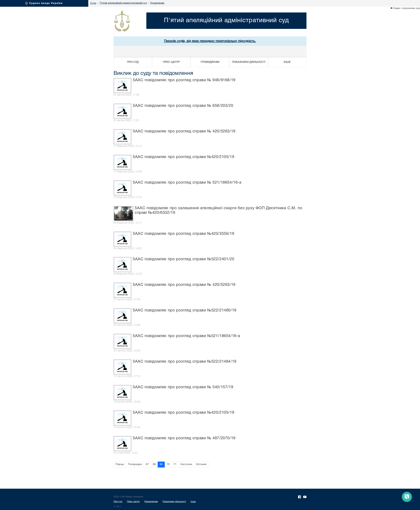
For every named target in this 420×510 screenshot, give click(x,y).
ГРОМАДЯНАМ (210, 62)
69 (161, 464)
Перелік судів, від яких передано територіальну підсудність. (210, 41)
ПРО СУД (133, 62)
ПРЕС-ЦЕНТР (171, 62)
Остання (201, 464)
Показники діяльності (174, 502)
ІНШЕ (287, 62)
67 (147, 464)
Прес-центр (133, 502)
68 (154, 464)
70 (168, 464)
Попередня (135, 464)
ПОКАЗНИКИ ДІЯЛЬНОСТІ (248, 62)
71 (175, 464)
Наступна (186, 464)
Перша (120, 464)
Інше (193, 502)
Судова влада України (46, 3)
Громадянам (151, 502)
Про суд (118, 502)
